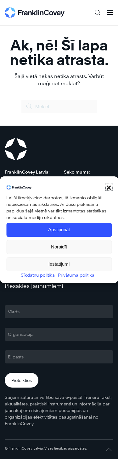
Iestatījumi (59, 264)
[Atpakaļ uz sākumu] (35, 12)
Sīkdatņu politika (38, 275)
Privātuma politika (76, 275)
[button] (108, 187)
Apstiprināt (59, 229)
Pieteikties (21, 380)
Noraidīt (59, 246)
